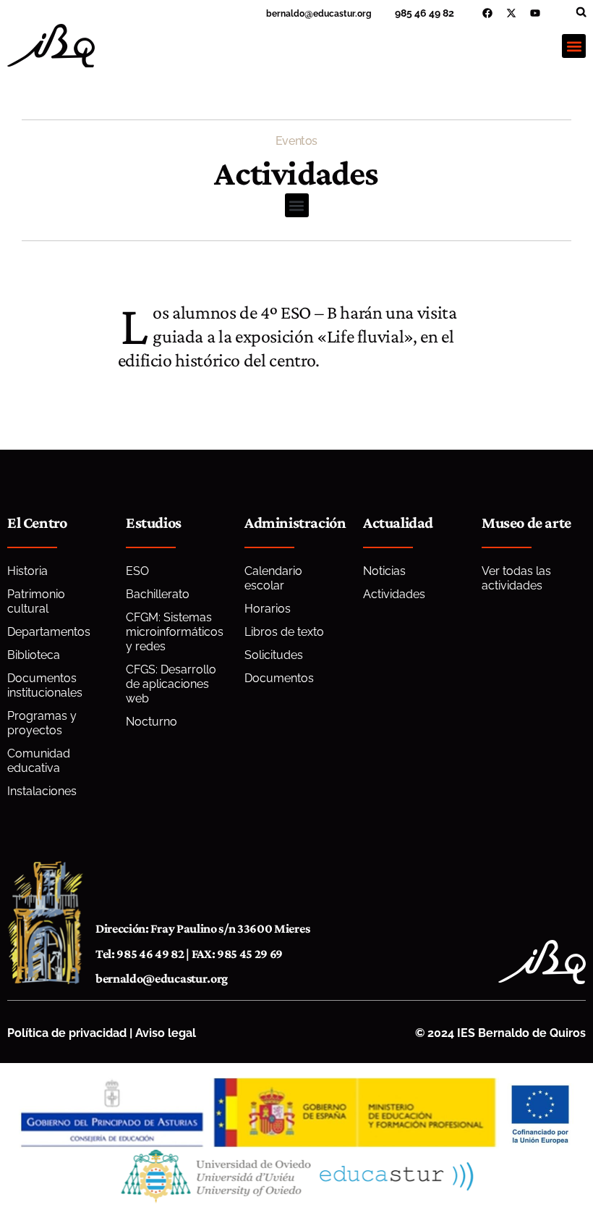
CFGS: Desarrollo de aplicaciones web (171, 684)
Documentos (279, 678)
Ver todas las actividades (516, 578)
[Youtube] (535, 13)
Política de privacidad (67, 1033)
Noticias (384, 571)
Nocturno (151, 721)
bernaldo (285, 14)
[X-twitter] (511, 13)
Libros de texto (284, 632)
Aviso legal (165, 1033)
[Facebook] (487, 13)
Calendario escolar (273, 578)
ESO (137, 571)
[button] (581, 12)
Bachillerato (157, 594)
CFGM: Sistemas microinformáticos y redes (174, 631)
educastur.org (342, 14)
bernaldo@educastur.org (161, 978)
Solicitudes (273, 655)
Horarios (267, 609)
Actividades (394, 594)
